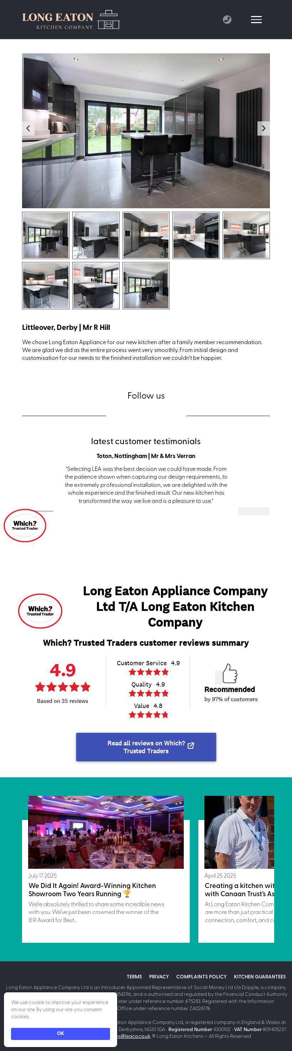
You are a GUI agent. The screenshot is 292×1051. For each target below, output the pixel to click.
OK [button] (60, 1033)
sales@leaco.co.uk (129, 1036)
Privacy (159, 977)
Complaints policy (201, 977)
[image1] (45, 235)
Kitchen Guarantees (260, 977)
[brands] (126, 416)
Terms (134, 977)
